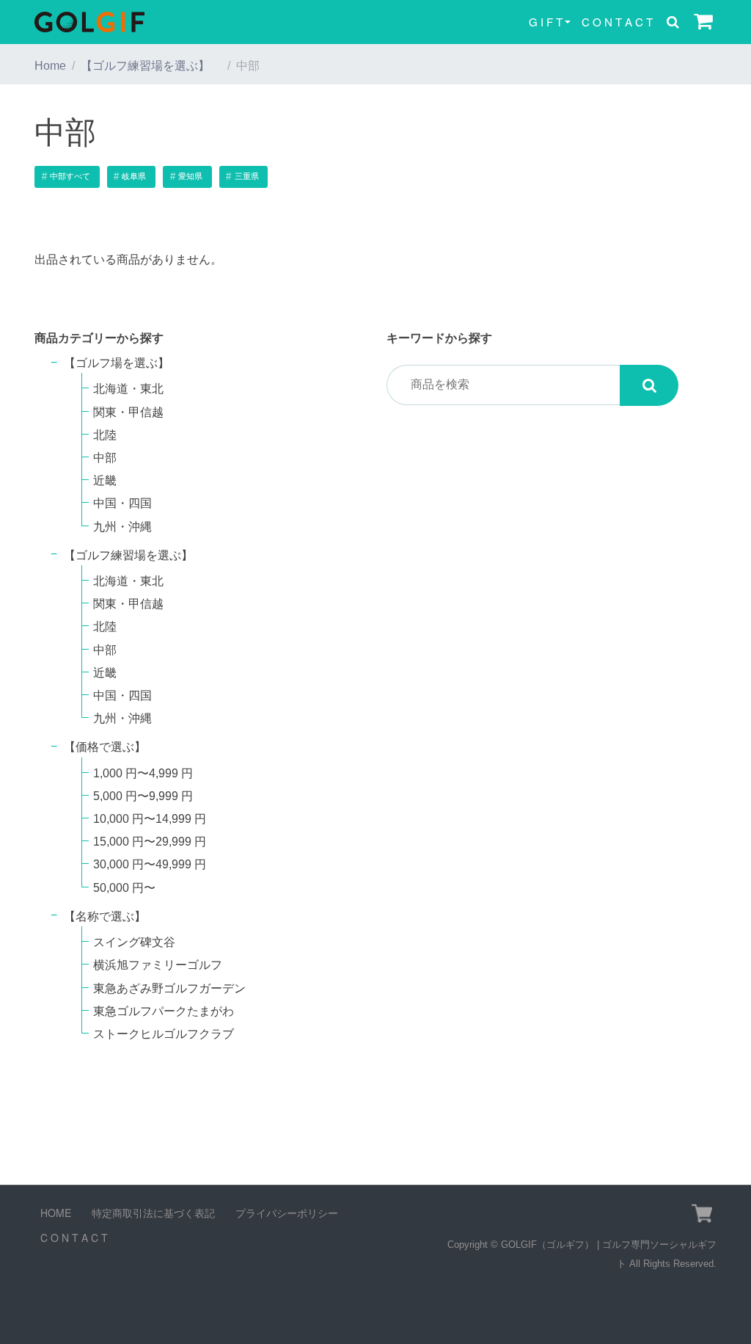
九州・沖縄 (122, 526)
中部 (105, 457)
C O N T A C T (617, 21)
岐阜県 (134, 176)
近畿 (105, 480)
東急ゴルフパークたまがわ (163, 1011)
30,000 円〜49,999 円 (149, 864)
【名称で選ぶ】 (105, 916)
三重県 (247, 176)
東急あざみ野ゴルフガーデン (169, 988)
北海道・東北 (128, 388)
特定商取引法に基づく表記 (153, 1212)
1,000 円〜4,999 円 (143, 773)
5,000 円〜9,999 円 (143, 796)
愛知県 (190, 176)
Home (50, 65)
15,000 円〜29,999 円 (149, 841)
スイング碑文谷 (134, 942)
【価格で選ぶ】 (105, 747)
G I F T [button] (546, 21)
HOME (55, 1212)
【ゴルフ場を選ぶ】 (122, 363)
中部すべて (70, 176)
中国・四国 (122, 503)
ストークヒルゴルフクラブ (163, 1034)
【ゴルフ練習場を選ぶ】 (151, 65)
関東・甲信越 (128, 412)
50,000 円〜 (124, 888)
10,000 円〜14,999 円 (149, 819)
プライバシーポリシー (286, 1212)
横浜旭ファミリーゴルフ (157, 965)
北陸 (105, 435)
